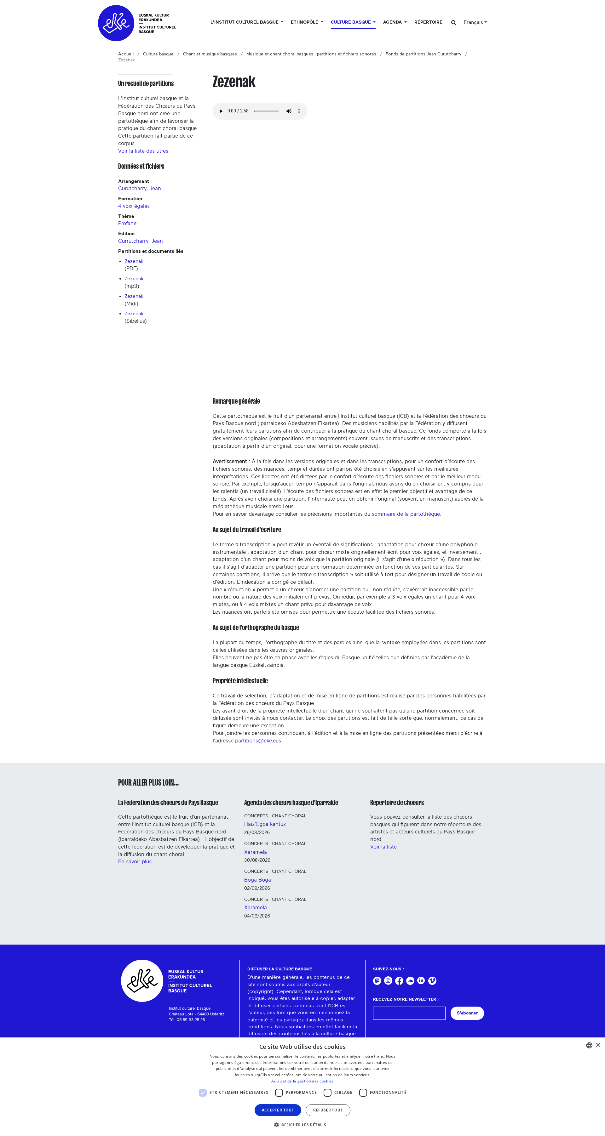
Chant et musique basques (210, 54)
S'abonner (467, 1013)
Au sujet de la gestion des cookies (302, 1081)
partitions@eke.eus (258, 740)
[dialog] (302, 1086)
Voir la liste (383, 846)
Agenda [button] (393, 22)
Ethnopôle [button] (305, 22)
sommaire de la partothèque (406, 514)
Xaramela (255, 852)
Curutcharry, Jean (139, 188)
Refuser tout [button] (328, 1110)
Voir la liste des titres (143, 151)
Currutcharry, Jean (140, 241)
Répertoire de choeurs (397, 802)
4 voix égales (134, 206)
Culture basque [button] (351, 22)
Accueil (126, 54)
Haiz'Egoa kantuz (265, 824)
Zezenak (134, 261)
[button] (302, 1124)
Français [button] (473, 22)
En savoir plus (135, 861)
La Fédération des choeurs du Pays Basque (168, 802)
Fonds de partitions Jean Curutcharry (423, 54)
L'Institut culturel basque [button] (245, 22)
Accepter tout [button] (278, 1110)
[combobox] (589, 1045)
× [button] (598, 1045)
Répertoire (428, 22)
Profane (127, 223)
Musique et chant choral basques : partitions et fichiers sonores (311, 54)
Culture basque (158, 54)
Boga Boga (257, 880)
